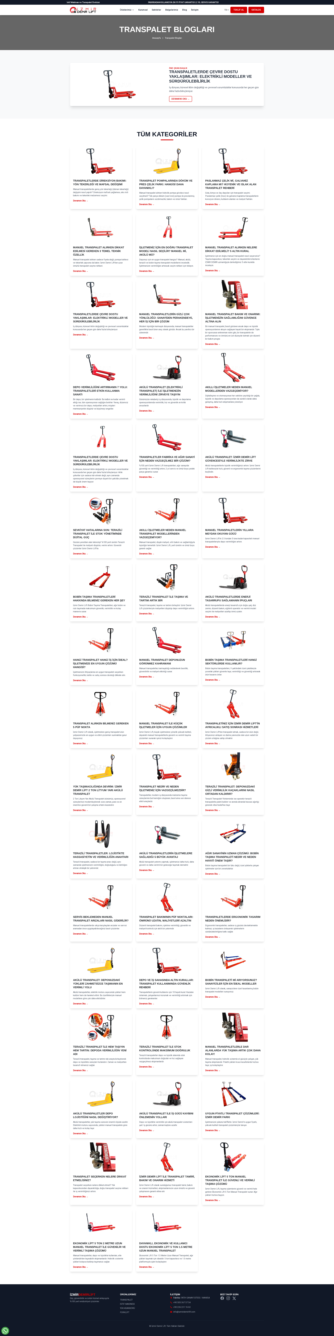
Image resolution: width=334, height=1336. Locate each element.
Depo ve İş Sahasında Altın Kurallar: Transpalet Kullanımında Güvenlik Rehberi (166, 984)
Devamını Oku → (80, 200)
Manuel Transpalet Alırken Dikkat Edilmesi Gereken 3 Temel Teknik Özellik (98, 251)
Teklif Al (239, 10)
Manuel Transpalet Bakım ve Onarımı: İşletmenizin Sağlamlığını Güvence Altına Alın (232, 318)
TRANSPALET (126, 1300)
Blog (184, 10)
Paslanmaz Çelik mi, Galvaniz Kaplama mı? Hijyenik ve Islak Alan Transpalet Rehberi (230, 184)
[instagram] (228, 1298)
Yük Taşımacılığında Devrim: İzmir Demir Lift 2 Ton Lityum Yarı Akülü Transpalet (98, 790)
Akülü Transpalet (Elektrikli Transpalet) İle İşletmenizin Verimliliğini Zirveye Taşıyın (161, 391)
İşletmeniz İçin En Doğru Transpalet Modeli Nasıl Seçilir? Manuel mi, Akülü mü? (166, 251)
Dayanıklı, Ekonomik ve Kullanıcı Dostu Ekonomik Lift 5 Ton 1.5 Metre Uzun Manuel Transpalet (165, 1247)
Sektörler (156, 10)
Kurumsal (143, 10)
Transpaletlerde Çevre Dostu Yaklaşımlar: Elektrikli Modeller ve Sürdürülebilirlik (100, 318)
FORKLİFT (124, 1312)
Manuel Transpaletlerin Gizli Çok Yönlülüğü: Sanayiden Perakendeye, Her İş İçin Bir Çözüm (166, 318)
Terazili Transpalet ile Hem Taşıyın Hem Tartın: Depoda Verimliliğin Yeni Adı (100, 1050)
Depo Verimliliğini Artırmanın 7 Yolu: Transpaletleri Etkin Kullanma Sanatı (100, 391)
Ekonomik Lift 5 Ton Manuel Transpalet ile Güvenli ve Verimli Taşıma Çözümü (230, 1180)
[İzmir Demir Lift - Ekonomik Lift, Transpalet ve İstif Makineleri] (83, 10)
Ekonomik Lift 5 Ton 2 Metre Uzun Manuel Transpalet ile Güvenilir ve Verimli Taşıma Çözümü (99, 1247)
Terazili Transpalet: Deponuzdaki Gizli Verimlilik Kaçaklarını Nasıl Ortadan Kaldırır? (230, 790)
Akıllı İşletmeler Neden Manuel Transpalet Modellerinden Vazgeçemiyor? (162, 534)
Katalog (256, 10)
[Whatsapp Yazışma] (5, 1331)
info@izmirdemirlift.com (184, 1312)
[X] (234, 1298)
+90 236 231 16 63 (182, 1307)
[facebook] (222, 1298)
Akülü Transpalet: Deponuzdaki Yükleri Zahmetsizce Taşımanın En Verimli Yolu (98, 984)
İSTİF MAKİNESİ (127, 1304)
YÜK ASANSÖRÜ (127, 1308)
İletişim (195, 10)
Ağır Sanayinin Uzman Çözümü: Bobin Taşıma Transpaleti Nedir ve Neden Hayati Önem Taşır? (232, 857)
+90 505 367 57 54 (182, 1302)
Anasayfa (156, 38)
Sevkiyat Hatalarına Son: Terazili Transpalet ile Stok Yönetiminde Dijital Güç (97, 534)
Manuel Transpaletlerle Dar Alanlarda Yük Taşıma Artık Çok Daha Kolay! (233, 1050)
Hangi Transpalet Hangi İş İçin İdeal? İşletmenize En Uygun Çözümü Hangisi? (100, 663)
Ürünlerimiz (126, 10)
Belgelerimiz (171, 10)
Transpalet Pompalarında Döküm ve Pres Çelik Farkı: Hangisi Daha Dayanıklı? (165, 184)
